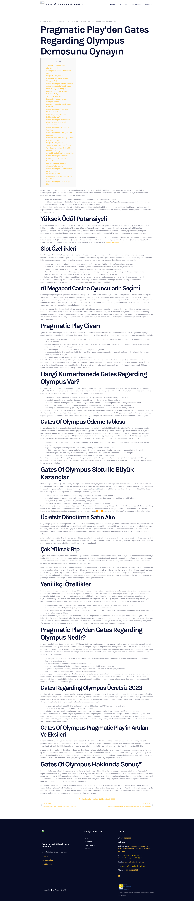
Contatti (148, 4)
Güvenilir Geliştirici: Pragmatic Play (60, 153)
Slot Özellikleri (52, 68)
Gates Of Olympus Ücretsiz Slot (58, 120)
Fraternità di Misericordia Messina (64, 4)
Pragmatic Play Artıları (54, 143)
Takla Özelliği (51, 125)
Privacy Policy (47, 860)
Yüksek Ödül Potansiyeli (55, 65)
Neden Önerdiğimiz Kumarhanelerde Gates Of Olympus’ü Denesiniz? (56, 163)
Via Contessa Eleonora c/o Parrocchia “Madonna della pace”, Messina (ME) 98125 (134, 848)
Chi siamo (123, 4)
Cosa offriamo (136, 4)
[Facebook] (119, 876)
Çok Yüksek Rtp (52, 94)
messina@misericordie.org (133, 862)
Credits (45, 856)
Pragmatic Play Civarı (54, 76)
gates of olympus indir (114, 242)
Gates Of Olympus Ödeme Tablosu (59, 83)
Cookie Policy (47, 864)
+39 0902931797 (131, 870)
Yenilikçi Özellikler (53, 96)
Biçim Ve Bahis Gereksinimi (57, 122)
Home (112, 4)
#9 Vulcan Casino (53, 174)
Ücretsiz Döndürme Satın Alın (57, 91)
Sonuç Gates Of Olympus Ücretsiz (59, 145)
